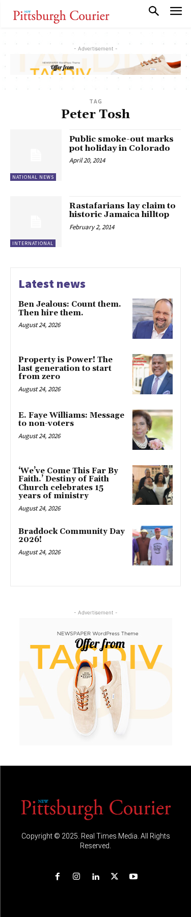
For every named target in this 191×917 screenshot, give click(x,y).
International (32, 243)
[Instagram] (77, 877)
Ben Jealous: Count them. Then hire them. (69, 309)
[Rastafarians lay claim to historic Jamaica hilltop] (36, 222)
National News (33, 177)
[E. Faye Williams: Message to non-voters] (152, 430)
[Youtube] (133, 877)
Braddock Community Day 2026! (71, 536)
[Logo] (95, 808)
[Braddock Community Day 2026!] (152, 546)
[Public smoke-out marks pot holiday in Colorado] (36, 155)
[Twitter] (114, 877)
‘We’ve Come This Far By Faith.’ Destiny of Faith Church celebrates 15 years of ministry (68, 483)
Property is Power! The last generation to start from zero (65, 368)
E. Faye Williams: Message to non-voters (71, 420)
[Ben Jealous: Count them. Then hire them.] (152, 319)
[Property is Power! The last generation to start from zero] (152, 374)
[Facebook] (58, 877)
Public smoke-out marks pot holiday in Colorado (121, 143)
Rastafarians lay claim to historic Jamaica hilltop (122, 210)
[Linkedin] (95, 877)
